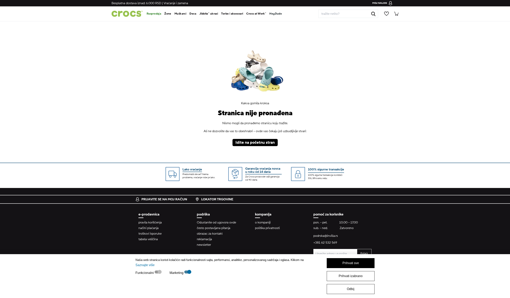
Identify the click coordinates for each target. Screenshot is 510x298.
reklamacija (204, 239)
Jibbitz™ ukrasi (208, 14)
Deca (192, 14)
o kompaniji (263, 222)
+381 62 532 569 (325, 243)
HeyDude (275, 14)
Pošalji (364, 253)
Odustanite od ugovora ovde (216, 222)
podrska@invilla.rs (325, 236)
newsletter (204, 245)
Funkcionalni (145, 272)
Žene (167, 14)
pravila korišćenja (150, 222)
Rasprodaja (154, 14)
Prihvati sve (350, 263)
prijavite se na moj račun (164, 199)
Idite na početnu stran (255, 142)
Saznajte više (145, 265)
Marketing (177, 272)
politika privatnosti (267, 228)
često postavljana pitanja (213, 228)
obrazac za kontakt (210, 234)
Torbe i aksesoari (232, 14)
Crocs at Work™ (256, 14)
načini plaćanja (148, 228)
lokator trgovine (217, 199)
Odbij (350, 289)
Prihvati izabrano (351, 276)
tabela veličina (148, 239)
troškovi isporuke (150, 234)
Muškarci (180, 14)
